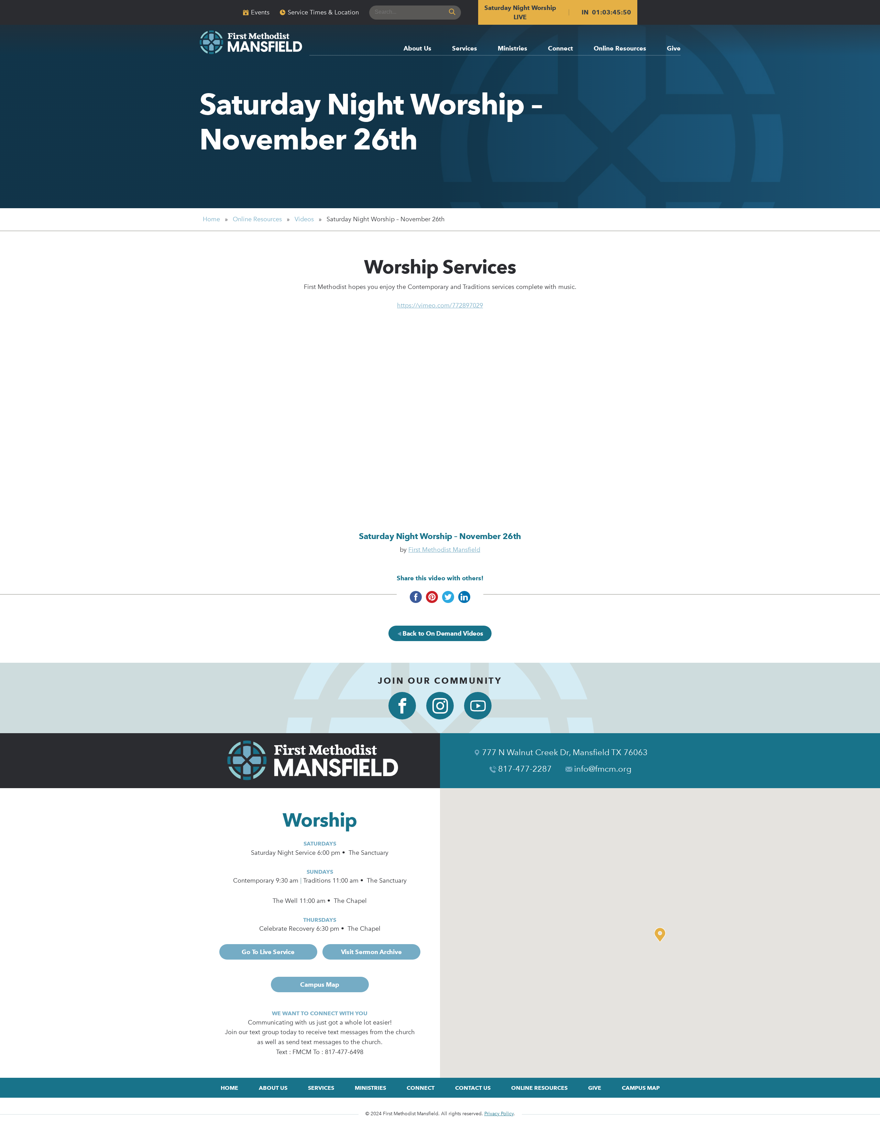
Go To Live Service (268, 951)
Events (260, 12)
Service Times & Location (323, 12)
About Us (417, 48)
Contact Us (473, 1088)
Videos (304, 219)
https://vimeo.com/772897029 (440, 305)
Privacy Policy (499, 1114)
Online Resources (620, 48)
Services (464, 48)
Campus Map (319, 984)
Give (674, 48)
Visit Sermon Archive (371, 951)
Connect (560, 48)
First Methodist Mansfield (444, 549)
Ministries (512, 48)
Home (211, 219)
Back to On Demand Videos (442, 633)
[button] (661, 935)
